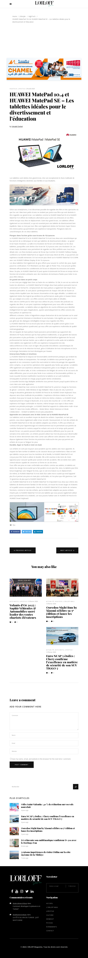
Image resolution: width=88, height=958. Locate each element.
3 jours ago (24, 834)
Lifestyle (22, 16)
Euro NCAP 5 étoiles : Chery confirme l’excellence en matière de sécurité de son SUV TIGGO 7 (62, 662)
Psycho (49, 923)
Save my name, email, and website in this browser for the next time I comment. (41, 759)
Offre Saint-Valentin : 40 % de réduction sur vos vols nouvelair (47, 805)
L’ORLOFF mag (68, 601)
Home (14, 16)
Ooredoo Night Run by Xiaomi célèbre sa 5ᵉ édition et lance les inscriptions (61, 612)
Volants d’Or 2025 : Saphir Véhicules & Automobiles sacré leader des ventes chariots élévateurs (23, 611)
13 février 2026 (33, 601)
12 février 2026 (51, 652)
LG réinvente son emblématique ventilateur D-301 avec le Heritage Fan (48, 841)
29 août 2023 (30, 89)
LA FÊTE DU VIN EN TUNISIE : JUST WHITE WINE (26, 918)
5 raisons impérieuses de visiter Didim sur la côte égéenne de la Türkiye (45, 853)
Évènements (51, 927)
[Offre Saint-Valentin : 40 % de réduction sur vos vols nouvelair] (14, 807)
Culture (50, 915)
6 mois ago (24, 846)
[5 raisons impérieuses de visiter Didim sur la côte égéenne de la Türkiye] (14, 855)
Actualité (50, 601)
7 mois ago (24, 858)
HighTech (31, 16)
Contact (50, 931)
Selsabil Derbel (17, 126)
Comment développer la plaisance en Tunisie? (26, 907)
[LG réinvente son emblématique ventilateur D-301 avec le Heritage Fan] (14, 843)
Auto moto (14, 601)
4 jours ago (24, 810)
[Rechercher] (75, 786)
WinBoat (50, 919)
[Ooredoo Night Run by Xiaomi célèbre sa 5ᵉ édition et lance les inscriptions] (62, 588)
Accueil (49, 903)
